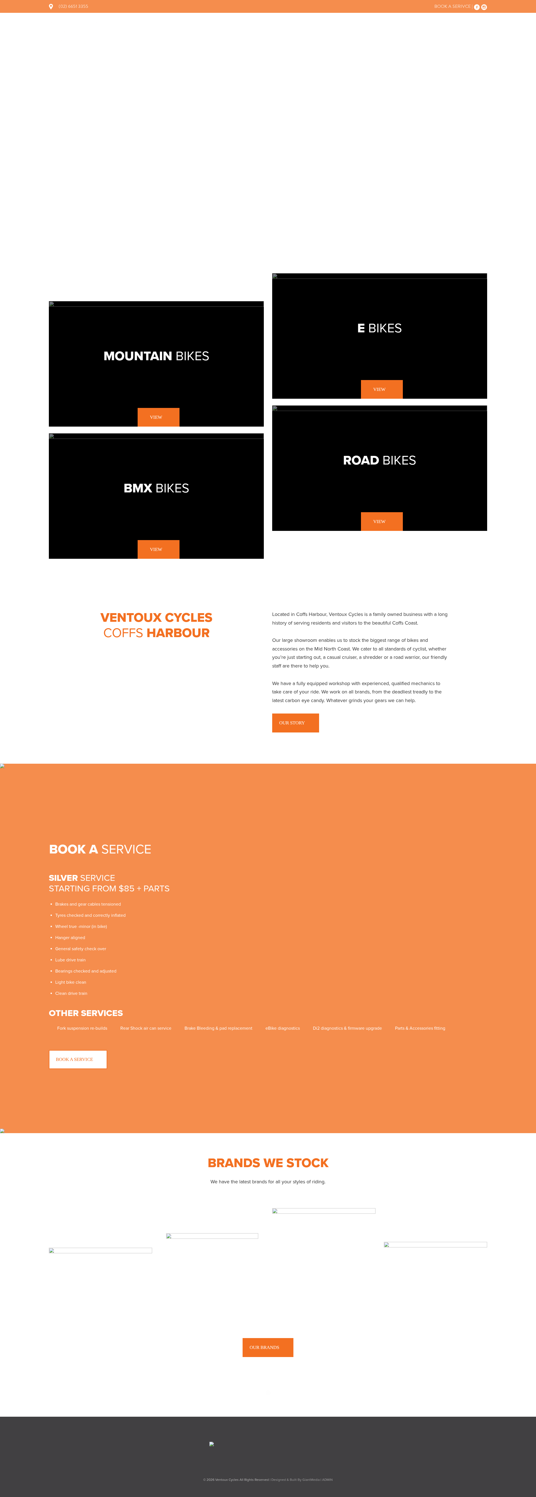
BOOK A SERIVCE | (453, 6)
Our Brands (264, 1347)
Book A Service (74, 1059)
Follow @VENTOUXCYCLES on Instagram (269, 1406)
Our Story (418, 31)
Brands (383, 31)
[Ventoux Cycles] (72, 32)
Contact (480, 31)
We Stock (309, 31)
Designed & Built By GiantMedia (295, 1480)
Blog (451, 31)
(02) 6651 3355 (73, 6)
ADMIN (327, 1480)
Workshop (347, 31)
